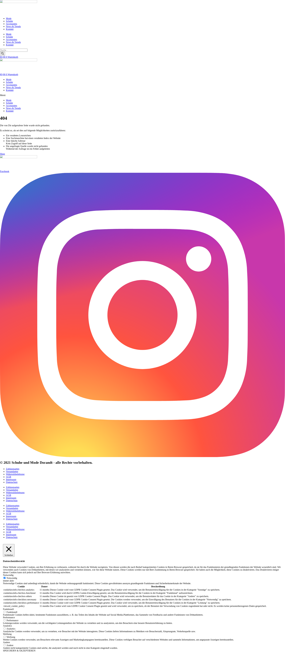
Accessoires (11, 24)
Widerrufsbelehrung (15, 474)
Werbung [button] (7, 634)
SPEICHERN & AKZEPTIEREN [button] (19, 650)
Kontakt (10, 29)
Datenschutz (12, 482)
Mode (8, 18)
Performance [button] (9, 617)
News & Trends (13, 26)
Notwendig (12, 578)
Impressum (11, 479)
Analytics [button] (7, 625)
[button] (142, 95)
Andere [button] (6, 642)
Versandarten (12, 471)
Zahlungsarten (12, 469)
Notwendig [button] (8, 575)
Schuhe (9, 21)
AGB (8, 477)
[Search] (2, 54)
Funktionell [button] (8, 609)
